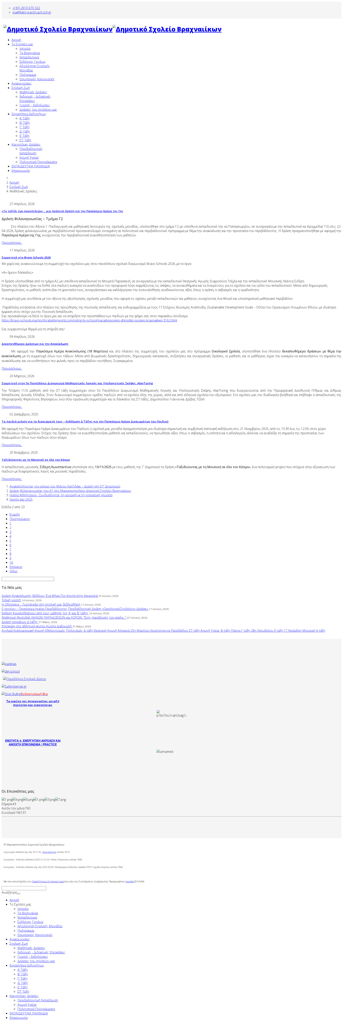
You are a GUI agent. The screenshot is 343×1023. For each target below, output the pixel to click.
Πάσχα (236, 630)
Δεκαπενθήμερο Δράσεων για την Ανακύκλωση (35, 344)
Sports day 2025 (21, 499)
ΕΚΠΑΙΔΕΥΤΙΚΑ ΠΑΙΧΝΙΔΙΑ (31, 166)
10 (11, 562)
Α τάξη (320, 630)
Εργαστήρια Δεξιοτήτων (29, 114)
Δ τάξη (89, 630)
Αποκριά (124, 630)
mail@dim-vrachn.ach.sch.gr (32, 12)
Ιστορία (24, 48)
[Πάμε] (18, 893)
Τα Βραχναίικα (29, 53)
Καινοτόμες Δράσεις (26, 144)
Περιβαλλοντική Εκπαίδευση (30, 151)
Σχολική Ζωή (21, 88)
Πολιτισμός (75, 630)
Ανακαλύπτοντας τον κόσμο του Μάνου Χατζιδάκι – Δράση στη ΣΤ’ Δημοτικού (65, 486)
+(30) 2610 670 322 (26, 8)
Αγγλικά (7, 630)
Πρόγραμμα (27, 75)
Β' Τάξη (24, 122)
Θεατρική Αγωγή (106, 630)
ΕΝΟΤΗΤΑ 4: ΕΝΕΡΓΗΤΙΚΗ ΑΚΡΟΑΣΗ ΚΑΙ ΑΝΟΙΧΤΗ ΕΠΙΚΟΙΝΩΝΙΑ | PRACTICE (33, 742)
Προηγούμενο (20, 519)
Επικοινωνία (21, 170)
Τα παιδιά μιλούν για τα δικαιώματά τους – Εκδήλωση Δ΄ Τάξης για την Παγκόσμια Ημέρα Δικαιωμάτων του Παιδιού (85, 421)
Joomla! (129, 881)
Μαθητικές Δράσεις (33, 92)
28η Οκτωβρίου (262, 630)
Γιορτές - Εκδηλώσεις (34, 105)
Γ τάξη (246, 630)
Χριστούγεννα (160, 630)
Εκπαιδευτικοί (29, 57)
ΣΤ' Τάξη (25, 140)
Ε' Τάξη (24, 136)
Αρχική (16, 40)
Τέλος (14, 571)
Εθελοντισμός (55, 630)
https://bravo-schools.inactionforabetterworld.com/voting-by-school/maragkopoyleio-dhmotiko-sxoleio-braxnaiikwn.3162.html (89, 320)
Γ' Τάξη (24, 127)
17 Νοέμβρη (293, 630)
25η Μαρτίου (140, 630)
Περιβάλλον (180, 630)
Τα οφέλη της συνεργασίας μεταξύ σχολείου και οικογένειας (32, 703)
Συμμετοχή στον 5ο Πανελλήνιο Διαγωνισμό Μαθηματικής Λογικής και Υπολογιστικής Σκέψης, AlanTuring (77, 383)
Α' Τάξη (24, 118)
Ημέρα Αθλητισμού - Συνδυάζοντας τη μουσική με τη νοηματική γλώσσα (61, 495)
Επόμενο (16, 567)
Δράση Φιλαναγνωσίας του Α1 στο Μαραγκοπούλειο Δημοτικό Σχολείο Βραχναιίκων (70, 491)
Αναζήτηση (9, 892)
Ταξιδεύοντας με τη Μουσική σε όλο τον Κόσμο (36, 460)
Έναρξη (15, 514)
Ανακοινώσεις (22, 83)
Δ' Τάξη (24, 131)
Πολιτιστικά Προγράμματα (38, 162)
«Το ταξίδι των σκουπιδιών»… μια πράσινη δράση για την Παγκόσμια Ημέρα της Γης (62, 211)
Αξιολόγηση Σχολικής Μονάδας (40, 926)
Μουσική (309, 630)
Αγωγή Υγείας (29, 157)
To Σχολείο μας (22, 44)
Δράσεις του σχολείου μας (38, 109)
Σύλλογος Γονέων (32, 61)
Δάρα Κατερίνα (49, 852)
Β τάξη (226, 630)
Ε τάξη (279, 630)
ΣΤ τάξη (194, 630)
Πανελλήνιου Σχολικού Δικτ (48, 881)
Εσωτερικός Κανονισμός (37, 79)
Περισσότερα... (12, 242)
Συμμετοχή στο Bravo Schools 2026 (26, 257)
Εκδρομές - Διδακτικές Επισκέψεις (41, 952)
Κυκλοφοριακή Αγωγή (29, 630)
